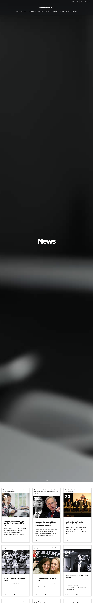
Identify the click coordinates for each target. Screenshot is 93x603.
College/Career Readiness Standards (44, 601)
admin (6, 540)
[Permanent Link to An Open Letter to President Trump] (47, 562)
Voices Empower (46, 8)
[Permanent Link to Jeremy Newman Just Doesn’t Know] (77, 560)
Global (68, 489)
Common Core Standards (11, 489)
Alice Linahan (39, 540)
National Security (13, 547)
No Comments (17, 594)
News (25, 489)
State (8, 491)
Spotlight (86, 489)
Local (18, 489)
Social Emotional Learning (49, 491)
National (22, 489)
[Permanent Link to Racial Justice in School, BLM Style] (15, 562)
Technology (12, 491)
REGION (4, 491)
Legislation (50, 489)
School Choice (40, 491)
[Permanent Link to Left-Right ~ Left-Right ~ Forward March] (77, 505)
